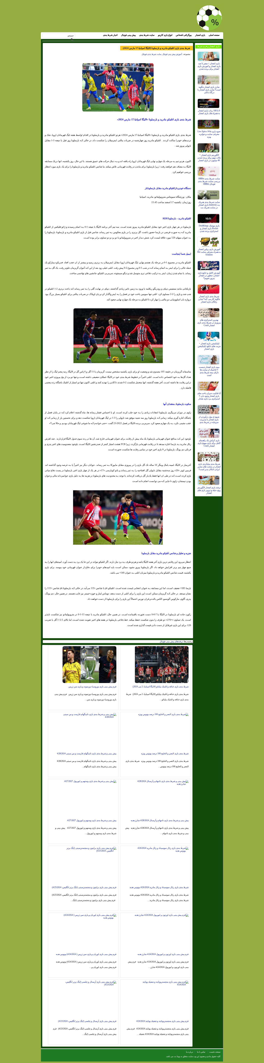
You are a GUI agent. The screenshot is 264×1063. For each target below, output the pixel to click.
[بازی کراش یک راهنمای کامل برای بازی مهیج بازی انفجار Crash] (209, 432)
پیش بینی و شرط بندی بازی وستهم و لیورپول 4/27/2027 (91, 820)
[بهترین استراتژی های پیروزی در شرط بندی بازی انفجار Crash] (209, 312)
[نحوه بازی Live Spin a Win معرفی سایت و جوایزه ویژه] (209, 123)
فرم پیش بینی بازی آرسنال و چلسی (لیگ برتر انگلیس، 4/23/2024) (87, 1021)
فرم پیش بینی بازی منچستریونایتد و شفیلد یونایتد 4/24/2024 (162, 1021)
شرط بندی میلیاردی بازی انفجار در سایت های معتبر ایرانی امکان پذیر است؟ (209, 467)
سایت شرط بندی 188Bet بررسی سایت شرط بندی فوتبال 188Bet (209, 181)
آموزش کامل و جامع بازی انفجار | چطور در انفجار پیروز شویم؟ (209, 275)
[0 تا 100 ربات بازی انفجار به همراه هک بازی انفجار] (209, 102)
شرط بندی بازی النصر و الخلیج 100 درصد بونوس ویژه (165, 753)
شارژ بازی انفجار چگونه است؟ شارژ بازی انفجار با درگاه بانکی (209, 90)
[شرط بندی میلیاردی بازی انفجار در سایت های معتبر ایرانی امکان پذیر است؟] (209, 456)
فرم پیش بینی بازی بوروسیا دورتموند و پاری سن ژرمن (92, 686)
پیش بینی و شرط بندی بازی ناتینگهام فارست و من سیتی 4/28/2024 (86, 753)
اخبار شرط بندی (110, 35)
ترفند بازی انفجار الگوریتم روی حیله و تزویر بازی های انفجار (209, 490)
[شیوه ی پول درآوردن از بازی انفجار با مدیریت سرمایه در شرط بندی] (209, 409)
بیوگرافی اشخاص (184, 35)
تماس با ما (201, 1052)
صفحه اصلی (214, 35)
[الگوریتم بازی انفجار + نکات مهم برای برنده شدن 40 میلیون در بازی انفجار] (209, 147)
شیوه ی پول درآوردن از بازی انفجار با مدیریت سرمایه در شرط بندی (209, 420)
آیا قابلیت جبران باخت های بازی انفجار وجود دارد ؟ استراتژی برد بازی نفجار (209, 396)
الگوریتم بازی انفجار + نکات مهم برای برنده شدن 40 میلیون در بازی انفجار (209, 158)
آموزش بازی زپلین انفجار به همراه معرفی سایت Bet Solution (209, 252)
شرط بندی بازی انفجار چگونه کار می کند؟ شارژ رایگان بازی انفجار (209, 299)
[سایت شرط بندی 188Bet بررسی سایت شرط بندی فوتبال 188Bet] (209, 170)
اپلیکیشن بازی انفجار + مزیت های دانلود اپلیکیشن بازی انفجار (209, 346)
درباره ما (189, 1052)
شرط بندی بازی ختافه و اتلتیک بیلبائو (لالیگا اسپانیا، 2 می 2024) (161, 686)
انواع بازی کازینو (165, 35)
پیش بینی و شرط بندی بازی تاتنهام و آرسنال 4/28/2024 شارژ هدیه (160, 820)
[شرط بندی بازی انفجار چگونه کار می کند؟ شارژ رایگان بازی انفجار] (209, 288)
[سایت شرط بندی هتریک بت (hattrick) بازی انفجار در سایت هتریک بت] (209, 194)
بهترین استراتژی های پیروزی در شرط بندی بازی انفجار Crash (209, 323)
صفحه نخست (214, 1052)
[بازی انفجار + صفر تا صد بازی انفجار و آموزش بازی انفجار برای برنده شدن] (209, 55)
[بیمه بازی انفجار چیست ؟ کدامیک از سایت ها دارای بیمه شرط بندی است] (209, 359)
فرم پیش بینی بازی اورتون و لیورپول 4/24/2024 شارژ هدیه (163, 954)
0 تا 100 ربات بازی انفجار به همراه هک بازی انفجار (209, 112)
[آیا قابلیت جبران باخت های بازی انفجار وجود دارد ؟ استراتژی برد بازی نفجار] (209, 385)
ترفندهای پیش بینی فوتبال (171, 641)
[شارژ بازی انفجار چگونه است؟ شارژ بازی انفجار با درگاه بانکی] (209, 79)
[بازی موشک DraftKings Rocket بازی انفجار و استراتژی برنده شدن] (209, 217)
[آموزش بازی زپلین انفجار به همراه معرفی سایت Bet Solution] (209, 241)
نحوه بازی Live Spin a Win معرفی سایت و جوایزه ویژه (209, 134)
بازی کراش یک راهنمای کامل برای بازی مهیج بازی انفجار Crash (209, 443)
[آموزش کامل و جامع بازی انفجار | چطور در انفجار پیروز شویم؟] (209, 265)
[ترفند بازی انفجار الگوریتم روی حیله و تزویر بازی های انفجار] (209, 479)
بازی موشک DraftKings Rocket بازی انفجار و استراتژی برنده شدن (209, 228)
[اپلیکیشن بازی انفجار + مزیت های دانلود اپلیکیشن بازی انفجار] (209, 335)
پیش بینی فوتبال (128, 35)
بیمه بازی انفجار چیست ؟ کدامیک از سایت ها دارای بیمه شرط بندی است (209, 371)
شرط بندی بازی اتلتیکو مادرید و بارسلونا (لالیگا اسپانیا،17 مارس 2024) (156, 48)
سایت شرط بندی (146, 35)
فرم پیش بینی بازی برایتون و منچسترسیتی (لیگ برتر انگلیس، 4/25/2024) (84, 887)
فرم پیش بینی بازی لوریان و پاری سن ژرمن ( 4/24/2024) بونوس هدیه (86, 954)
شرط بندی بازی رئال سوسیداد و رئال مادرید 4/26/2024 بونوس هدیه (159, 887)
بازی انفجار (200, 35)
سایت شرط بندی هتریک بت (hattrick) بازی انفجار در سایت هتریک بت (209, 205)
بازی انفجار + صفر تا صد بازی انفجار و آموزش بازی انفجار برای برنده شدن (209, 66)
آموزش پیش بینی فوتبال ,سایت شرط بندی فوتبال (162, 54)
